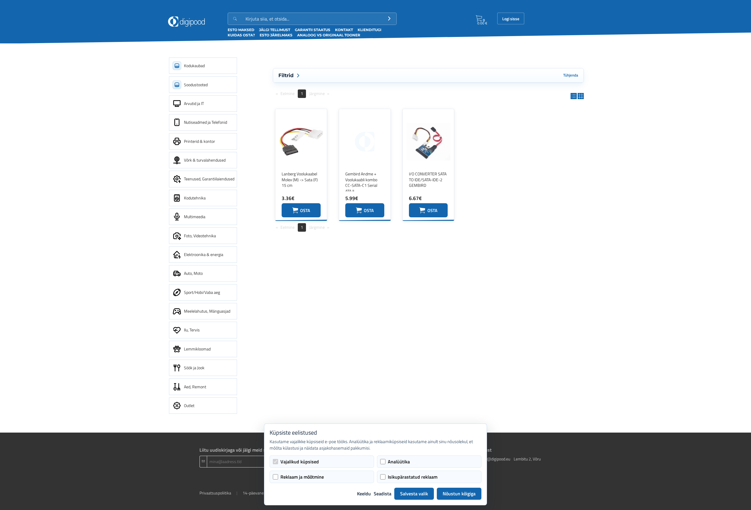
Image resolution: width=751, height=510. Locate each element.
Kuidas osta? (241, 35)
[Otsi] (389, 19)
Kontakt (344, 30)
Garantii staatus (312, 30)
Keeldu (364, 493)
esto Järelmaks (276, 35)
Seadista (382, 493)
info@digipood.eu (495, 459)
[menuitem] (203, 65)
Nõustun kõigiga (459, 493)
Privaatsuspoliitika (215, 493)
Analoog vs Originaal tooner (328, 35)
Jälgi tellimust (274, 30)
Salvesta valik (414, 493)
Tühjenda (570, 75)
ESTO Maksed (241, 30)
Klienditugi (369, 30)
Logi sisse (510, 19)
